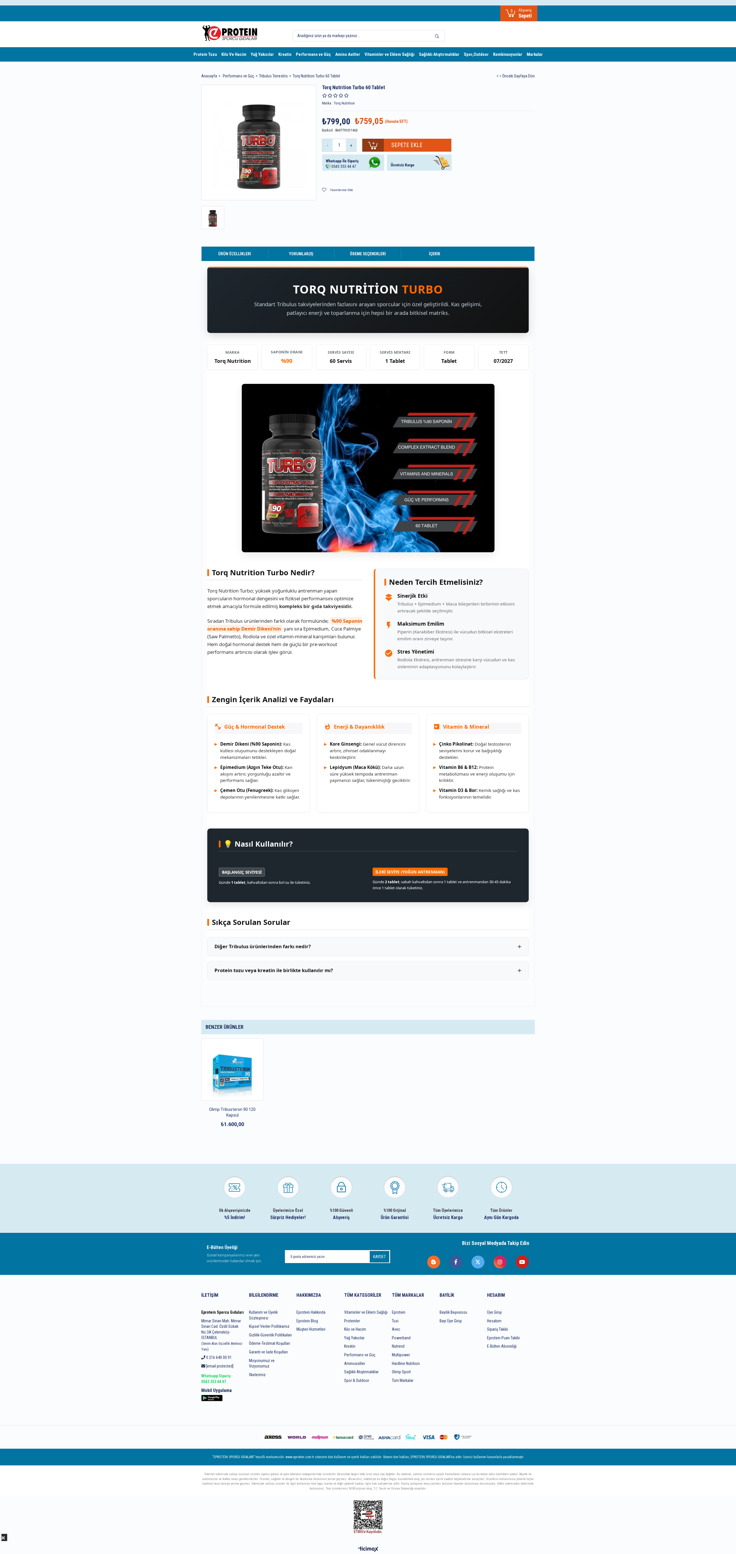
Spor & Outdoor (356, 1380)
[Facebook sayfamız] (456, 1262)
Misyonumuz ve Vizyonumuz (262, 1363)
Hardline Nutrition (406, 1363)
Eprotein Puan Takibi (503, 1338)
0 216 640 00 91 (218, 1357)
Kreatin (285, 54)
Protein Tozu (205, 54)
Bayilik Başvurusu (453, 1312)
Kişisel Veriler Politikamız (269, 1326)
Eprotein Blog (307, 1321)
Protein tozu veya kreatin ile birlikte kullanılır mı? (273, 970)
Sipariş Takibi (497, 1329)
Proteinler (352, 1321)
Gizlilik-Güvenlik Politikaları (270, 1335)
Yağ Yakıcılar (262, 54)
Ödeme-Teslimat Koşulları (269, 1343)
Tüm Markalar (402, 1380)
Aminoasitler (354, 1363)
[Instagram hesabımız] (500, 1262)
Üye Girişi (494, 1312)
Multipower (401, 1355)
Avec (396, 1329)
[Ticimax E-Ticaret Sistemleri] (368, 1550)
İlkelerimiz (257, 1374)
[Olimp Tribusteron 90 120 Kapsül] (232, 1069)
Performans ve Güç (313, 54)
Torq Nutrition (232, 360)
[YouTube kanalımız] (522, 1262)
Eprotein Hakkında (310, 1312)
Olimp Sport (401, 1372)
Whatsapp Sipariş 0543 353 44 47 (216, 1379)
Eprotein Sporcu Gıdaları (222, 1312)
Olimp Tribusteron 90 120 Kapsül (232, 1112)
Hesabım (494, 1321)
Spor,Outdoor (476, 54)
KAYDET (379, 1256)
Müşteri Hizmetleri (310, 1329)
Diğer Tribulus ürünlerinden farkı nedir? (262, 946)
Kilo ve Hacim (355, 1329)
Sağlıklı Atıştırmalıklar (439, 54)
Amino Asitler (347, 54)
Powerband (401, 1338)
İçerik (434, 254)
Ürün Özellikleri (234, 254)
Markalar (535, 54)
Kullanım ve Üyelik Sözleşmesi (263, 1315)
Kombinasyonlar (507, 54)
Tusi (395, 1321)
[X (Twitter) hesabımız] (478, 1262)
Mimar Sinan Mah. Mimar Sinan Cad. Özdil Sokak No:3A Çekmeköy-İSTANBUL (221, 1335)
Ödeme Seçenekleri (368, 254)
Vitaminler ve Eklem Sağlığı (390, 54)
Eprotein (398, 1312)
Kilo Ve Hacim (233, 54)
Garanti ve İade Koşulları (268, 1352)
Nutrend (398, 1346)
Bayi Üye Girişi (451, 1321)
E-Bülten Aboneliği (502, 1346)
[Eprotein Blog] (434, 1262)
